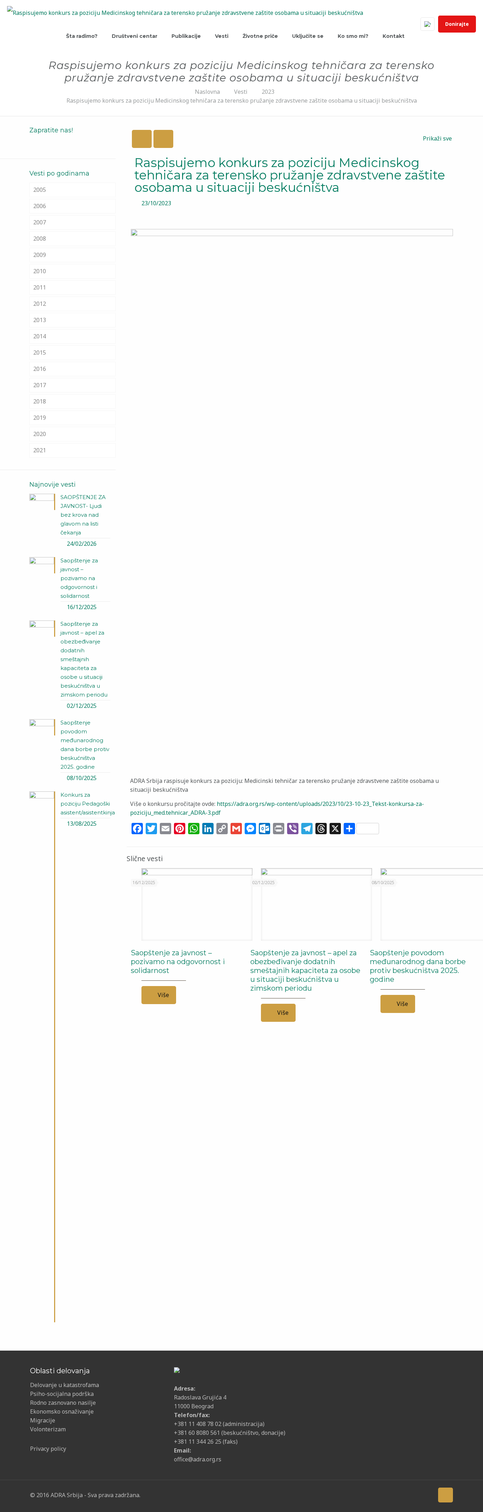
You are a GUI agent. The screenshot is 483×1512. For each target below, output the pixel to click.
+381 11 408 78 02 (198, 1424)
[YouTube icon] (393, 1495)
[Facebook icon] (371, 1495)
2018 (39, 401)
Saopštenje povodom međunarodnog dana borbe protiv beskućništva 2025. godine (418, 966)
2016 (39, 369)
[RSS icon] (426, 1495)
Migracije (42, 1420)
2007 (39, 222)
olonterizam (50, 1429)
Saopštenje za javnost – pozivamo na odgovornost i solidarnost (178, 962)
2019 (39, 418)
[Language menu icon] (427, 24)
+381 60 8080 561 (197, 1433)
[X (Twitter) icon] (382, 1495)
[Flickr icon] (404, 1495)
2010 (39, 271)
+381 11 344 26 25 (197, 1441)
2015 (39, 352)
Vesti (241, 92)
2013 (39, 320)
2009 (39, 255)
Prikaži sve (437, 138)
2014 (39, 336)
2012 (39, 304)
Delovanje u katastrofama (64, 1385)
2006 (39, 206)
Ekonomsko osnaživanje (62, 1411)
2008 (39, 238)
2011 (39, 287)
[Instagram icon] (415, 1495)
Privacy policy (48, 1449)
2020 (39, 434)
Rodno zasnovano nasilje (63, 1403)
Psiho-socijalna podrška (62, 1394)
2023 (268, 92)
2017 (39, 385)
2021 (39, 450)
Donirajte (457, 24)
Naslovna (207, 92)
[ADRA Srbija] (185, 12)
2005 (39, 190)
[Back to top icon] (445, 1495)
